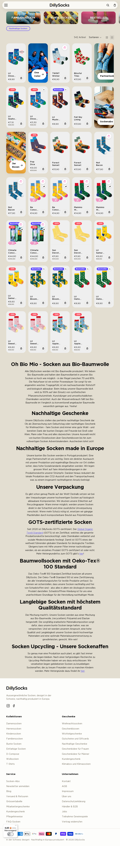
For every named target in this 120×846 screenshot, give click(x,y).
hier (81, 554)
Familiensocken (14, 739)
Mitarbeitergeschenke (18, 807)
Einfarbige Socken (16, 749)
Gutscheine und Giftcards (75, 739)
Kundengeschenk (71, 759)
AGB (64, 786)
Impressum (68, 791)
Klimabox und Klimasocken (76, 764)
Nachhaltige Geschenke (74, 744)
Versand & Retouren (17, 796)
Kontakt (66, 781)
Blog (8, 791)
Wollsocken (12, 759)
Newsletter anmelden (17, 786)
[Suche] (108, 5)
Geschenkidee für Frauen (75, 749)
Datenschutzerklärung (73, 801)
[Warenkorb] (114, 5)
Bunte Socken (13, 744)
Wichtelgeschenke (72, 734)
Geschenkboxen (70, 729)
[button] (95, 37)
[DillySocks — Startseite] (17, 688)
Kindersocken (13, 734)
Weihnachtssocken (72, 724)
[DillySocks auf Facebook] (14, 706)
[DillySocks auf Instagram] (8, 706)
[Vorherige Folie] (9, 56)
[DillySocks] (60, 5)
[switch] (10, 834)
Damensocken (14, 724)
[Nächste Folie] (22, 56)
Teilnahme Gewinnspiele (75, 817)
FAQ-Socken (13, 822)
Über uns (66, 796)
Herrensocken (13, 729)
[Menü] (6, 5)
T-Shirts (10, 764)
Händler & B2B (70, 807)
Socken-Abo (13, 781)
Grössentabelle (14, 801)
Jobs (64, 812)
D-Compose (12, 754)
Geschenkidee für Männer (75, 754)
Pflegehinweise (14, 817)
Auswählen (21, 78)
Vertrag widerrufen (72, 822)
